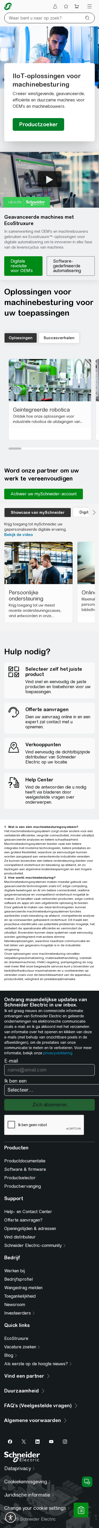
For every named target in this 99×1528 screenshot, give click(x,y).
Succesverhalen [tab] (59, 338)
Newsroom (14, 1304)
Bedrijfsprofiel (18, 1279)
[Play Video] (50, 179)
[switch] (10, 1517)
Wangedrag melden (23, 1287)
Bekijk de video (18, 535)
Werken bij (14, 1270)
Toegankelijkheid (20, 1296)
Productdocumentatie (24, 1160)
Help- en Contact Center (28, 1211)
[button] (49, 180)
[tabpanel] (51, 402)
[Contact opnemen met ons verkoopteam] (81, 1510)
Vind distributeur (20, 1237)
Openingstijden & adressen (30, 1228)
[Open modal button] (38, 124)
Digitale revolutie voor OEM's (22, 266)
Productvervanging (22, 1186)
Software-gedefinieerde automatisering (67, 266)
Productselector (20, 1177)
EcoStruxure (16, 1338)
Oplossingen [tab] (20, 338)
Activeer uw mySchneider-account (44, 493)
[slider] (53, 449)
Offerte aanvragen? (23, 1220)
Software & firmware (25, 1169)
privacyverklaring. (58, 1053)
